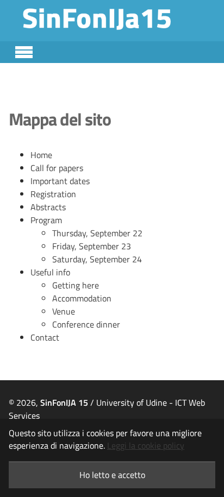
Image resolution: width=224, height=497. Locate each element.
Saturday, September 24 (97, 259)
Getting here (75, 285)
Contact (44, 337)
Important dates (60, 180)
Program (46, 220)
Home (41, 154)
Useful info (50, 272)
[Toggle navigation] (24, 50)
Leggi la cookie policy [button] (145, 445)
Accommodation (81, 298)
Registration (53, 193)
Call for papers (56, 167)
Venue (63, 311)
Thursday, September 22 (97, 233)
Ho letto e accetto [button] (112, 474)
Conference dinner (86, 324)
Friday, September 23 (91, 246)
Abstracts (48, 206)
